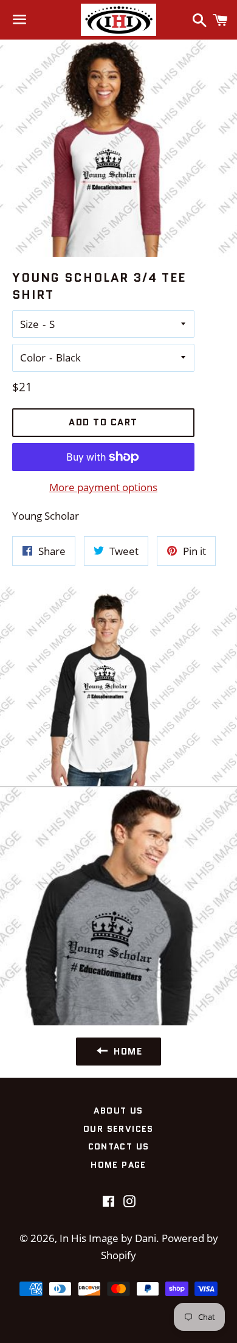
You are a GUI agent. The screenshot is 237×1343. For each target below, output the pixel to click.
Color (33, 358)
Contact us (118, 1146)
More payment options (103, 487)
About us (118, 1110)
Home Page (118, 1165)
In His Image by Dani (108, 1238)
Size (29, 324)
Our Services (118, 1129)
